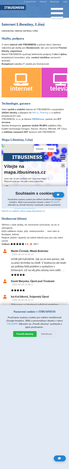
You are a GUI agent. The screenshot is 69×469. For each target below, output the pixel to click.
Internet (43, 2)
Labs (65, 2)
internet (21, 88)
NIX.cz (35, 112)
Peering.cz (45, 112)
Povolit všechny (25, 334)
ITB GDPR (12, 324)
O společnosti (30, 2)
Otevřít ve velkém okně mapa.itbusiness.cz (23, 211)
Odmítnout (46, 334)
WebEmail (54, 2)
